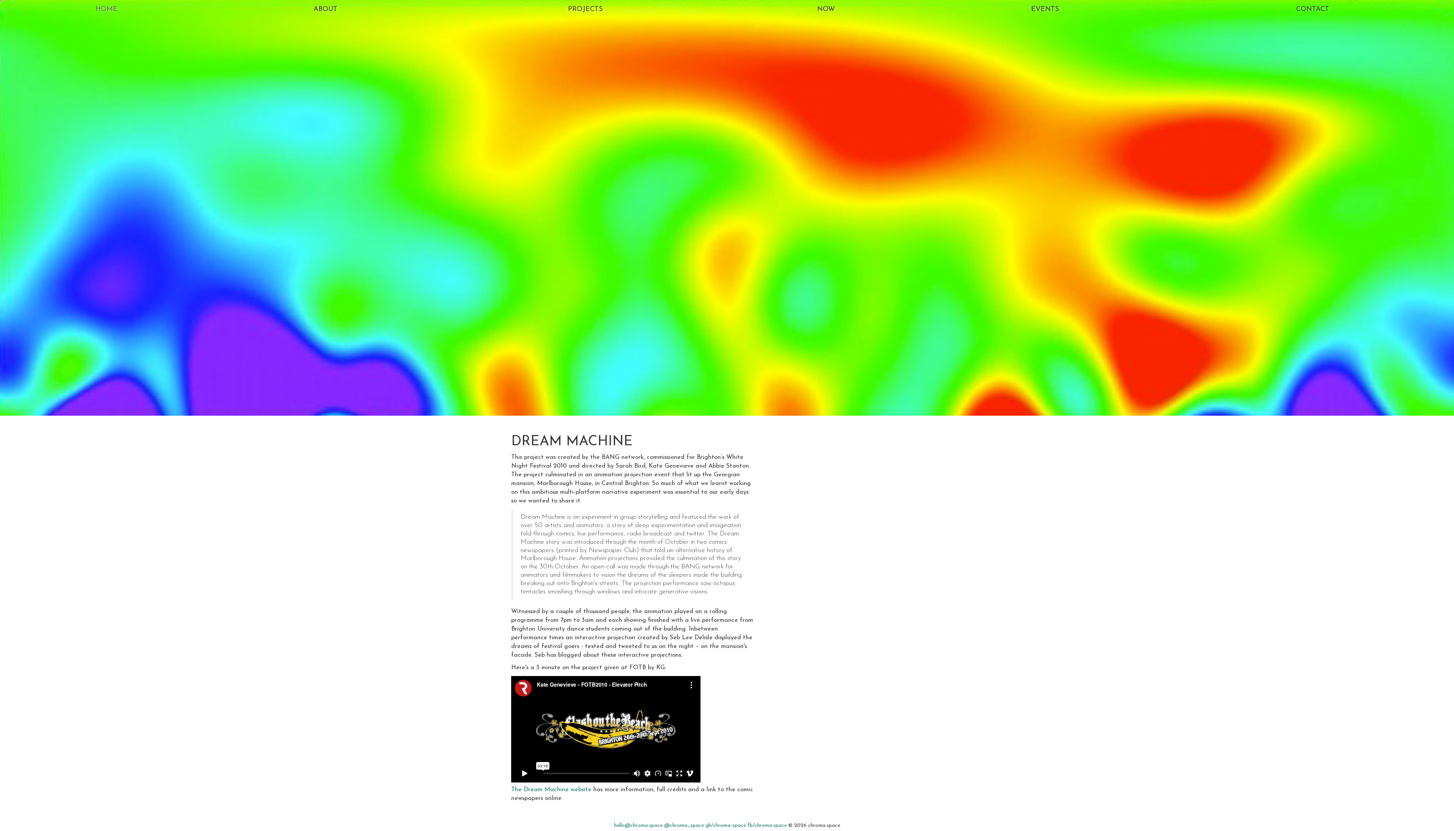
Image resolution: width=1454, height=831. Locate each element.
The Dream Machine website (551, 790)
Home (106, 9)
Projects (585, 9)
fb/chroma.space (767, 825)
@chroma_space (684, 825)
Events (1045, 9)
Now (826, 9)
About (325, 9)
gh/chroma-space (725, 825)
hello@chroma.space (638, 825)
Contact (1312, 9)
